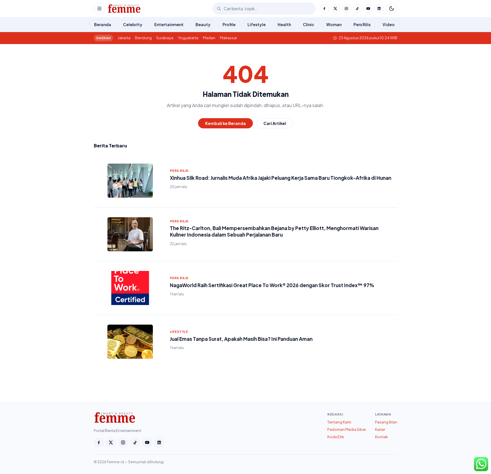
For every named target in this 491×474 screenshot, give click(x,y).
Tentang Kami (339, 422)
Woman (334, 24)
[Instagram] (346, 8)
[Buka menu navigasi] (99, 8)
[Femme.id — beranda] (158, 8)
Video (388, 24)
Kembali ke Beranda (225, 123)
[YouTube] (368, 8)
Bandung (143, 38)
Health (284, 24)
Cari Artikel (274, 123)
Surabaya (164, 38)
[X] (335, 8)
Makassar (228, 38)
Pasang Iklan (386, 422)
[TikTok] (357, 8)
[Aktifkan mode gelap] (391, 8)
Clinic (308, 24)
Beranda (102, 24)
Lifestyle (256, 24)
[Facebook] (324, 8)
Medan (209, 38)
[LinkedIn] (379, 8)
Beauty (203, 24)
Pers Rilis (362, 24)
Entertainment (169, 24)
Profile (229, 24)
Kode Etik (335, 437)
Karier (380, 429)
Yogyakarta (188, 38)
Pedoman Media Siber (346, 429)
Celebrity (132, 24)
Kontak (381, 437)
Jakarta (124, 38)
